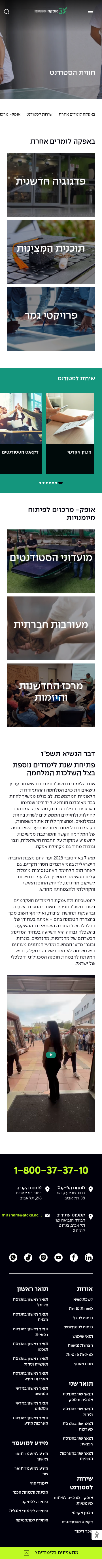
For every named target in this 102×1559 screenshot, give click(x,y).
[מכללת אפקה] (51, 11)
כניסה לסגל (83, 1318)
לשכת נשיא (83, 1300)
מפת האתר (83, 1364)
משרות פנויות (81, 1309)
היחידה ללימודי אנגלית (28, 1511)
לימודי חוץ (39, 1483)
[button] (97, 1535)
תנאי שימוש (83, 1337)
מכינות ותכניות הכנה (30, 1493)
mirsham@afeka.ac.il (22, 1215)
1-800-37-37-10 (51, 1171)
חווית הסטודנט (72, 73)
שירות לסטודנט (39, 114)
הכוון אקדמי (82, 1513)
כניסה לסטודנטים (78, 1327)
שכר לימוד (84, 1531)
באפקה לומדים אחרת (77, 114)
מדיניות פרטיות (79, 1355)
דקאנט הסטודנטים (77, 1522)
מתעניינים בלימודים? (56, 1552)
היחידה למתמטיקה (32, 1520)
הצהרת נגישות (80, 1346)
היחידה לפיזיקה (35, 1502)
